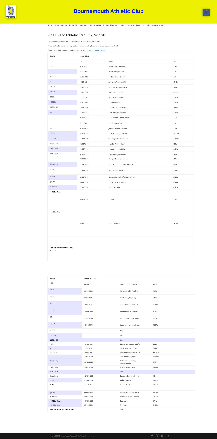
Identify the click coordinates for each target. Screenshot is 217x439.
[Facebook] (152, 436)
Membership (61, 25)
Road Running (112, 25)
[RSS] (168, 436)
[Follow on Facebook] (206, 12)
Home (50, 25)
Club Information (155, 25)
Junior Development (78, 25)
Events (139, 25)
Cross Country (127, 25)
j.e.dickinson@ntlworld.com (96, 50)
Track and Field (97, 25)
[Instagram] (162, 436)
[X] (157, 436)
